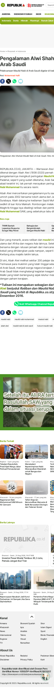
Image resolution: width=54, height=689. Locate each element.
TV (1, 643)
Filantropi (34, 20)
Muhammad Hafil (12, 75)
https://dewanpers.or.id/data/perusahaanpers (22, 674)
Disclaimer (4, 659)
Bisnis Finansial (47, 635)
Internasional (5, 635)
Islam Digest (46, 627)
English (44, 639)
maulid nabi (5, 319)
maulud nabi (43, 319)
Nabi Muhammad (10, 187)
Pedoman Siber (47, 655)
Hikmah (24, 20)
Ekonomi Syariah (23, 14)
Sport (43, 631)
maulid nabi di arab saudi (23, 326)
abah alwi (5, 326)
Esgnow (3, 639)
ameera (6, 14)
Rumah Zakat (47, 20)
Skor (43, 623)
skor (38, 14)
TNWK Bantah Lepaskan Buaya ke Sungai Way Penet (10, 228)
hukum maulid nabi (44, 326)
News (2, 631)
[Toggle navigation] (3, 5)
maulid (46, 239)
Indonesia (6, 20)
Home (2, 51)
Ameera (3, 623)
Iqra (22, 627)
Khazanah (11, 51)
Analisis (23, 631)
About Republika (7, 655)
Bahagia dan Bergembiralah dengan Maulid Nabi (36, 228)
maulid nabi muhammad (24, 319)
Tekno (23, 635)
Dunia (16, 20)
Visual (23, 639)
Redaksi (24, 655)
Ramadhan (25, 643)
